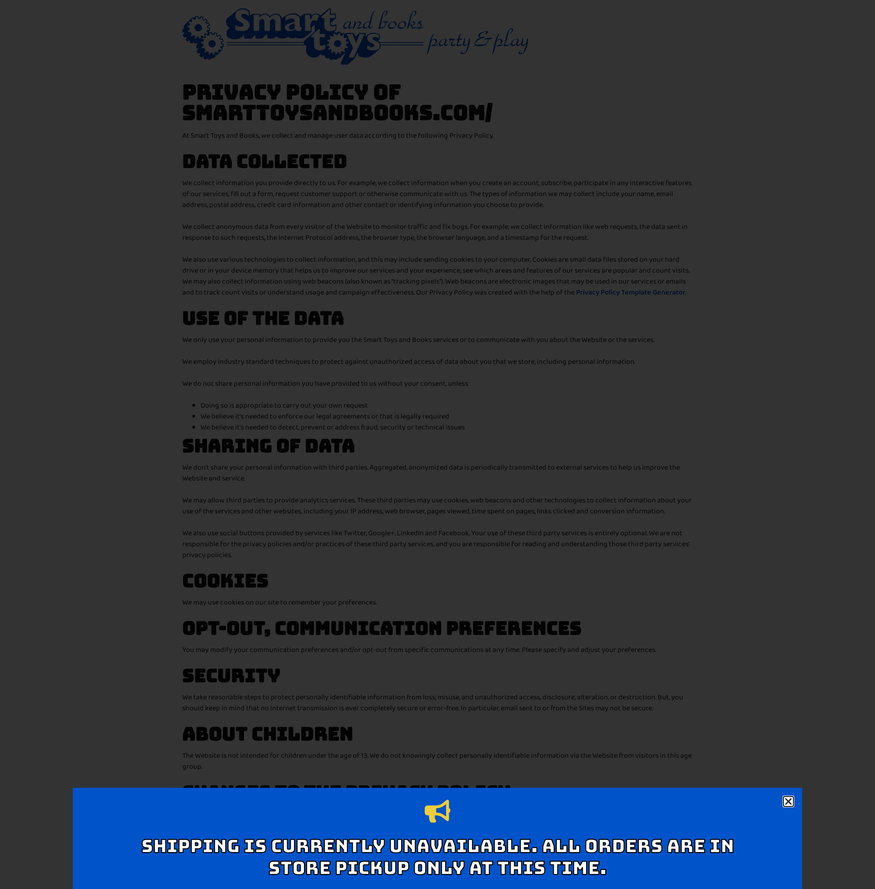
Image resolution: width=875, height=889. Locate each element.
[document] (437, 444)
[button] (788, 801)
